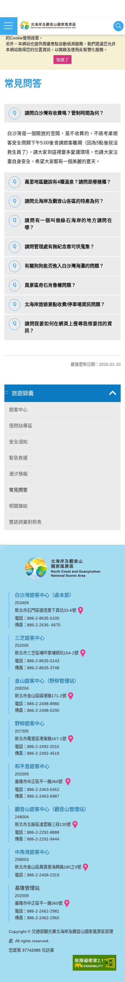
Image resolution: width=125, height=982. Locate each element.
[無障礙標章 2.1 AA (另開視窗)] (94, 963)
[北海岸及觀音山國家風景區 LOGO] (48, 25)
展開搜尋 (118, 26)
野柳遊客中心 (29, 723)
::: (6, 391)
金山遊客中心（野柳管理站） (47, 681)
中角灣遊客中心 (32, 852)
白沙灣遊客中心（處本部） (44, 595)
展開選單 (8, 26)
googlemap (80, 610)
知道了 (62, 59)
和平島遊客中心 (32, 766)
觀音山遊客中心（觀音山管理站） (52, 809)
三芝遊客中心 (29, 638)
